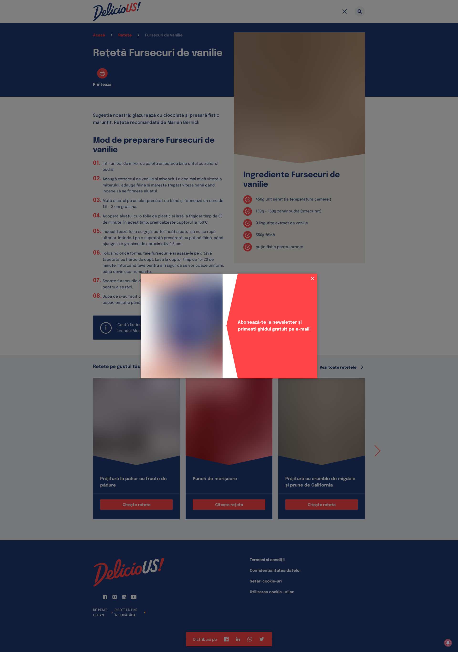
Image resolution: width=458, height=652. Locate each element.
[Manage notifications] (448, 643)
